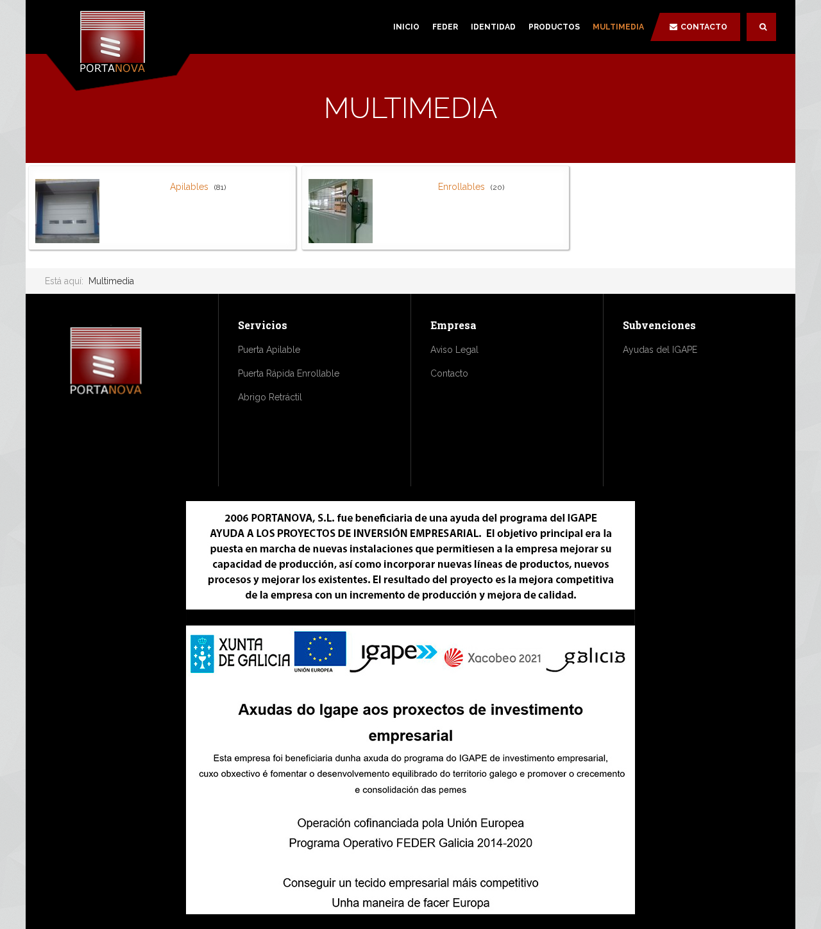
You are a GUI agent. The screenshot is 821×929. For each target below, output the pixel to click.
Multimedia (618, 26)
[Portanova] (118, 43)
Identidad (493, 26)
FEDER (445, 26)
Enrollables (461, 187)
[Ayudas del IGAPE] (410, 707)
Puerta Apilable (269, 350)
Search (761, 27)
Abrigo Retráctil (270, 397)
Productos (554, 26)
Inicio (406, 26)
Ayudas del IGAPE (660, 350)
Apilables (189, 187)
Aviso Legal (454, 350)
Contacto (704, 26)
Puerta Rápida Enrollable (288, 373)
